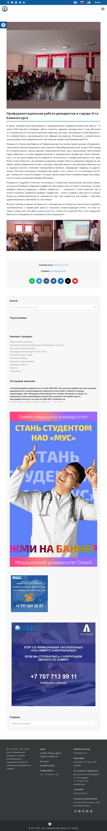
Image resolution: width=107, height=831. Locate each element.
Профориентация (58, 271)
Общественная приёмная (21, 342)
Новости (13, 368)
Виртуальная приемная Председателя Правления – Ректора (37, 345)
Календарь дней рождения (22, 361)
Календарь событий (19, 364)
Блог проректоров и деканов (23, 348)
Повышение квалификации (85, 798)
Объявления (15, 371)
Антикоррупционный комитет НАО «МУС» (28, 351)
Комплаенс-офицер (18, 358)
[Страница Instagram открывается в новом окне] (16, 2)
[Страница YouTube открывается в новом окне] (12, 2)
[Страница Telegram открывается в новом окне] (20, 2)
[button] (3, 25)
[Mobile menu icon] (102, 8)
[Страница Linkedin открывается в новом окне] (24, 2)
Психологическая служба (21, 355)
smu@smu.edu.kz (47, 765)
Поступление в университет (86, 770)
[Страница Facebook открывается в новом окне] (8, 2)
